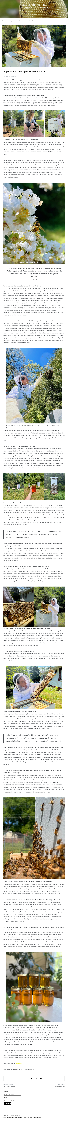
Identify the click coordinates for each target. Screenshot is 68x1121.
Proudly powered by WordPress (12, 1117)
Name (6, 1091)
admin (14, 76)
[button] (13, 123)
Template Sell (37, 1117)
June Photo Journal (9, 1086)
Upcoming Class (60, 1086)
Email (5, 1097)
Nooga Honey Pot (34, 5)
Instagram (18, 1063)
